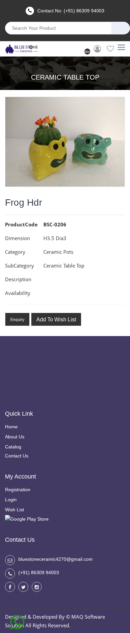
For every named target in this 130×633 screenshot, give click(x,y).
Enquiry (17, 319)
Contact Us (16, 455)
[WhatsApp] (17, 620)
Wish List (14, 509)
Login (11, 499)
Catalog (13, 446)
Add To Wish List (56, 319)
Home (11, 426)
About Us (14, 436)
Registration (17, 489)
